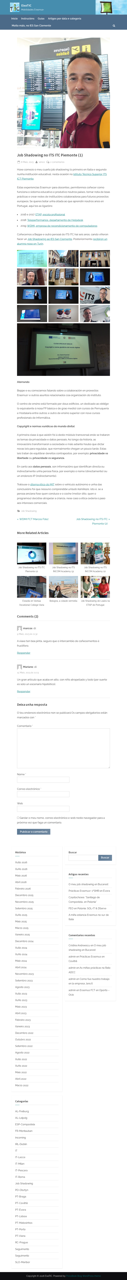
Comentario (25, 725)
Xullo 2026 (21, 862)
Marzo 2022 (21, 1085)
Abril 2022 (20, 1078)
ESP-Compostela (25, 1124)
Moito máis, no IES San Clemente (31, 25)
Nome (21, 774)
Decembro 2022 (24, 1032)
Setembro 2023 (24, 980)
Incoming (20, 1137)
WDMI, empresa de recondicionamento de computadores (62, 225)
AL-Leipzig (21, 1117)
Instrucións (27, 18)
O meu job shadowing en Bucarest (88, 884)
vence (42, 161)
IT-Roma (20, 1176)
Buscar (73, 852)
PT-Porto (20, 1229)
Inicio (14, 18)
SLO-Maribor (22, 1262)
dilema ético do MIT (42, 484)
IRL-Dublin (21, 1144)
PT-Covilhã (21, 1203)
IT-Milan (19, 1163)
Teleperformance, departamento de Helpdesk (55, 220)
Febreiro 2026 (23, 888)
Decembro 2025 (24, 895)
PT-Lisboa (21, 1216)
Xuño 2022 (21, 1065)
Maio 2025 (21, 921)
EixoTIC (26, 5)
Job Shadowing (29, 511)
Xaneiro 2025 (22, 934)
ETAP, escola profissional (50, 214)
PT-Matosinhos (23, 1222)
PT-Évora (20, 1209)
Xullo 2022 (21, 1059)
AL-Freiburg (22, 1111)
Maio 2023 (21, 1006)
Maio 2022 (21, 1072)
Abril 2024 (20, 967)
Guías (41, 18)
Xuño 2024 (21, 954)
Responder (23, 652)
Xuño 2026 (21, 869)
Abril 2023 (20, 1013)
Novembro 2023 (24, 973)
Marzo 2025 (21, 928)
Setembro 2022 (24, 1046)
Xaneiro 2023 (22, 1026)
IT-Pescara (21, 1170)
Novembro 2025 (24, 901)
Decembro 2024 (24, 941)
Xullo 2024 (21, 947)
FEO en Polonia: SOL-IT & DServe (87, 908)
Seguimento (22, 1249)
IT (16, 1150)
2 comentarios (57, 162)
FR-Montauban (23, 1130)
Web (20, 803)
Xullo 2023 (21, 993)
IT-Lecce (20, 1157)
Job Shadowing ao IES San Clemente (50, 239)
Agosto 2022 (22, 1052)
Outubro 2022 (23, 1039)
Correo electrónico (29, 788)
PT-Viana (20, 1235)
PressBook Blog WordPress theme (83, 1276)
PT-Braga (20, 1196)
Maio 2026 (21, 875)
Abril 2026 (21, 882)
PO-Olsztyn (21, 1190)
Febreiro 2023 (23, 1019)
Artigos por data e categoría (64, 18)
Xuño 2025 (21, 914)
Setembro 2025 (24, 908)
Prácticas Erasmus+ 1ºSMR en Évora (89, 890)
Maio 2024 (21, 960)
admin (72, 956)
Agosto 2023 (22, 987)
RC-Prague (21, 1242)
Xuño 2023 (21, 1000)
